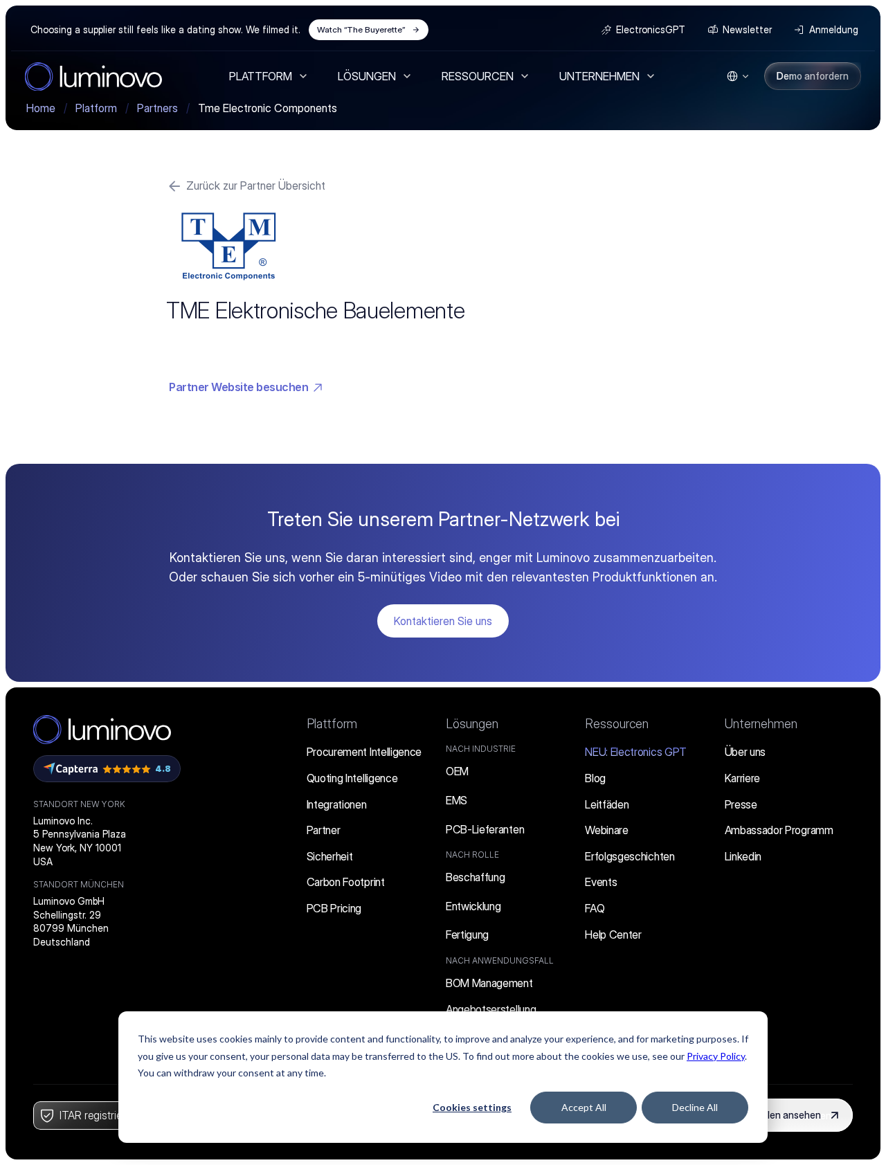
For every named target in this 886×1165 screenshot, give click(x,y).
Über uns (745, 752)
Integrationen (337, 804)
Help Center (613, 934)
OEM (457, 771)
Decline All (695, 1107)
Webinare (606, 830)
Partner (324, 830)
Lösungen (472, 723)
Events (601, 882)
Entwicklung (473, 906)
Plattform (332, 723)
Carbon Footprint (346, 882)
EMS (456, 800)
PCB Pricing (334, 908)
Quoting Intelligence (352, 778)
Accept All (583, 1107)
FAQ (594, 908)
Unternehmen (761, 723)
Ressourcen (617, 723)
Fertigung (467, 934)
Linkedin (743, 856)
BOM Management (489, 983)
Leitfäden (607, 804)
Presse (741, 804)
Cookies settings (472, 1107)
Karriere (742, 778)
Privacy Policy (716, 1056)
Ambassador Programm (779, 830)
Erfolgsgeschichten (629, 856)
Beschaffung (475, 877)
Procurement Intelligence (364, 752)
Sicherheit (330, 856)
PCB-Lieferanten (485, 829)
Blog (595, 778)
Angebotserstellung (491, 1009)
